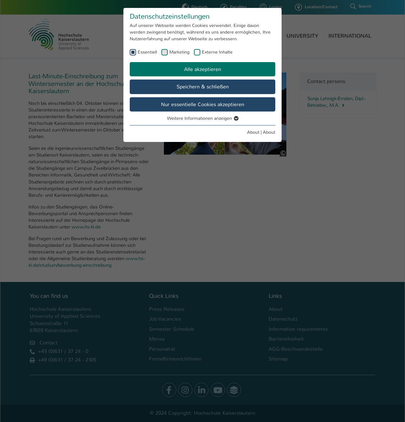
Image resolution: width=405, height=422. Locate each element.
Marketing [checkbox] (179, 52)
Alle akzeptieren (202, 69)
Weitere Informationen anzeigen (200, 118)
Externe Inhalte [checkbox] (217, 52)
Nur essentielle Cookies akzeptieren (202, 104)
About (253, 132)
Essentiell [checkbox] (147, 52)
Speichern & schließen (203, 86)
